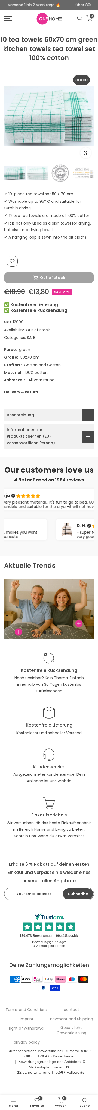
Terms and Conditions (26, 1009)
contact (71, 1009)
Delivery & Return (21, 392)
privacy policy (27, 1042)
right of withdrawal (26, 1028)
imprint (26, 1019)
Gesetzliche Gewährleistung (71, 1030)
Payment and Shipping (71, 1019)
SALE (31, 337)
